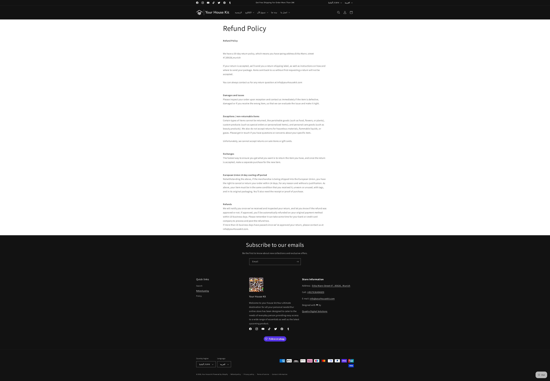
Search (199, 285)
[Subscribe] (297, 261)
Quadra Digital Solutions (314, 311)
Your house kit (207, 374)
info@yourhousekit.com (322, 298)
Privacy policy (249, 374)
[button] (249, 12)
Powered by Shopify (220, 374)
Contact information (279, 374)
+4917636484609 (315, 292)
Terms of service (263, 374)
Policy (199, 296)
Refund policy (202, 291)
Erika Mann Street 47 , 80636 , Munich (331, 285)
